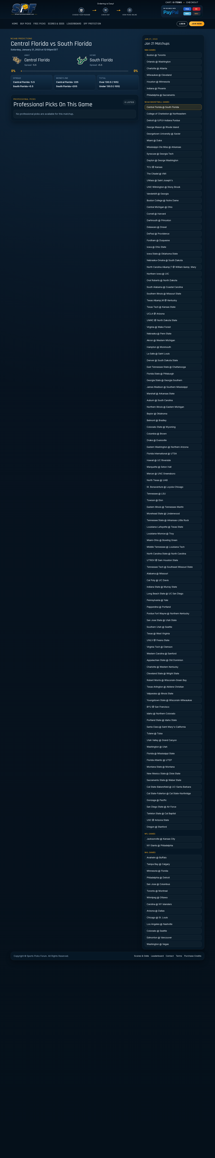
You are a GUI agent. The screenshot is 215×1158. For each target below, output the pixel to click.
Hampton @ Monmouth (159, 347)
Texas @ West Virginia (158, 633)
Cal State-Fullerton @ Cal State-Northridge (169, 793)
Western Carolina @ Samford (161, 653)
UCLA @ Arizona (155, 313)
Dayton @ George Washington (162, 160)
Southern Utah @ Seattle (159, 627)
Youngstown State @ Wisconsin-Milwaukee (169, 700)
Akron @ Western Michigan (161, 340)
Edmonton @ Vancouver (159, 937)
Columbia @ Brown (157, 433)
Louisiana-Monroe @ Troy (160, 533)
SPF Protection (92, 23)
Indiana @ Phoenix (156, 88)
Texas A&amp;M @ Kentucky (162, 300)
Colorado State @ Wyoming (161, 427)
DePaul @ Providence (158, 233)
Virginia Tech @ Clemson (159, 647)
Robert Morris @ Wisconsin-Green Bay (167, 680)
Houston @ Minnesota (158, 81)
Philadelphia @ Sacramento (161, 95)
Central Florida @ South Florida (163, 107)
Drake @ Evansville (157, 440)
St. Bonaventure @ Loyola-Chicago (165, 487)
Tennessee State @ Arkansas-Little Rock (168, 520)
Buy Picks (25, 23)
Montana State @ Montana (161, 766)
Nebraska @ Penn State (159, 333)
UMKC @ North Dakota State (162, 320)
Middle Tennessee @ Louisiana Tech (166, 547)
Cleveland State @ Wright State (163, 673)
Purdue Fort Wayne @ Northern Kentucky (168, 613)
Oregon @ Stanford (157, 826)
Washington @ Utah (157, 746)
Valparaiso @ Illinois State (160, 693)
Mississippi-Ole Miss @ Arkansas (164, 147)
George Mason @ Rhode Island (163, 127)
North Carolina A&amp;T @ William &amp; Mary (171, 267)
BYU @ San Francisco (158, 707)
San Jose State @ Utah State (162, 620)
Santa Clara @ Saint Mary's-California (166, 727)
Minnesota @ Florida (157, 871)
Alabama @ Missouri (157, 573)
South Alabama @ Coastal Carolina (165, 287)
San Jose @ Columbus (158, 884)
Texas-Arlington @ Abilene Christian (165, 686)
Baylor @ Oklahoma (157, 413)
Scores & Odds (56, 23)
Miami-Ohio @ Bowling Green (162, 540)
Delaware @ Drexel (157, 227)
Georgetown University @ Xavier (163, 133)
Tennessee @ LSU (156, 493)
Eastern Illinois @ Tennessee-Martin (165, 507)
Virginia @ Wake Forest (159, 327)
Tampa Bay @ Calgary (158, 864)
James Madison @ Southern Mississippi (167, 387)
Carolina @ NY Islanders (159, 904)
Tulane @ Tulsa (154, 733)
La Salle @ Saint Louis (158, 353)
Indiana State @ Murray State (162, 587)
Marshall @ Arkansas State (160, 393)
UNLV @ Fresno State (158, 640)
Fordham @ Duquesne (158, 240)
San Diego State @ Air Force (161, 806)
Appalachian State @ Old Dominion (165, 660)
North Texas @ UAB (157, 480)
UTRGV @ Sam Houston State (162, 560)
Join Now (197, 23)
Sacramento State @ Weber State (164, 780)
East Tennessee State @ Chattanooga (166, 367)
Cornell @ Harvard (156, 213)
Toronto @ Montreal (157, 891)
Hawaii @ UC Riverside (159, 460)
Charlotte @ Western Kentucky (162, 667)
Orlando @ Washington (159, 61)
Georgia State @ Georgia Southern (164, 380)
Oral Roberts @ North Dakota (162, 280)
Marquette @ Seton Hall (159, 467)
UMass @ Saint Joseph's (160, 180)
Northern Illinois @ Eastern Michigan (165, 407)
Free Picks (39, 23)
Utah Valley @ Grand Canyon (162, 740)
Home (15, 23)
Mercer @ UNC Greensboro (161, 473)
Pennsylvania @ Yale (157, 600)
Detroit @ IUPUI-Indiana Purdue (163, 120)
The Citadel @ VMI (156, 173)
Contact (170, 956)
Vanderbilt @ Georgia (158, 193)
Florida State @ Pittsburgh (160, 373)
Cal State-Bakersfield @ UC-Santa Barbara (169, 787)
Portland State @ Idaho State (162, 720)
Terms (179, 956)
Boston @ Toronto (156, 55)
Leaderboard (74, 23)
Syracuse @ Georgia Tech (160, 153)
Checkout (192, 2)
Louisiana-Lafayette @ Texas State (165, 527)
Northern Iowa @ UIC (158, 273)
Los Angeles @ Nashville (159, 924)
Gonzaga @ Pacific (157, 800)
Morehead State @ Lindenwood (163, 513)
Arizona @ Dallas (155, 910)
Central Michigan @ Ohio (159, 207)
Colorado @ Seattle (157, 931)
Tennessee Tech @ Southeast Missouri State (170, 567)
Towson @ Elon (155, 500)
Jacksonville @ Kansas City (161, 839)
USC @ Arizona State (158, 820)
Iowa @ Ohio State (156, 247)
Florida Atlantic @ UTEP (159, 760)
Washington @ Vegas (158, 944)
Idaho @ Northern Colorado (161, 713)
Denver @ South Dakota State (162, 360)
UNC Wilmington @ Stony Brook (163, 187)
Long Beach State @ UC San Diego (165, 593)
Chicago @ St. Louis (157, 917)
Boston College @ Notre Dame (163, 200)
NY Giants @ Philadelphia (160, 845)
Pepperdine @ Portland (159, 607)
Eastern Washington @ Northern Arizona (167, 447)
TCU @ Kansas (154, 167)
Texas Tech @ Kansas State (161, 307)
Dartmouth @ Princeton (159, 220)
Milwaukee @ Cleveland (159, 75)
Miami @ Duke (154, 140)
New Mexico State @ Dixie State (163, 773)
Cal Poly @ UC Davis (158, 580)
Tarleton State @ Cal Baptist (161, 813)
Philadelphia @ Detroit (158, 877)
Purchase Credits (192, 956)
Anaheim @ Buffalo (157, 857)
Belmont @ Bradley (156, 420)
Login (182, 23)
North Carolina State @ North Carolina (166, 553)
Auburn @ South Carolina (160, 400)
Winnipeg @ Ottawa (157, 897)
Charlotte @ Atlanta (157, 68)
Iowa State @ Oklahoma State (162, 253)
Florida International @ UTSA (162, 453)
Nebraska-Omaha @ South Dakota (165, 260)
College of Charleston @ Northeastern (166, 113)
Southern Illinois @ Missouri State (164, 293)
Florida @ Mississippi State (161, 753)
